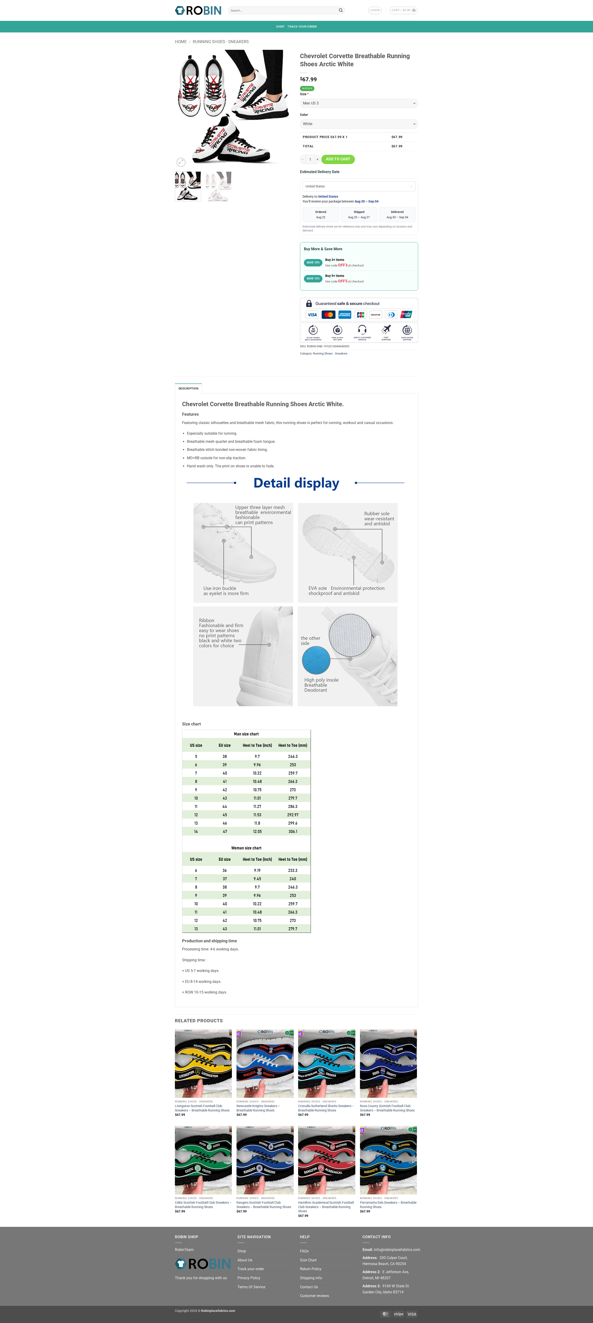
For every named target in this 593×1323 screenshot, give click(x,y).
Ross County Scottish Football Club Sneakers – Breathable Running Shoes (387, 1108)
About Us (244, 1260)
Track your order (302, 26)
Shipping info (311, 1278)
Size (304, 94)
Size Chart (308, 1260)
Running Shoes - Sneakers (221, 41)
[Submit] (341, 10)
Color (304, 115)
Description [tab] (188, 388)
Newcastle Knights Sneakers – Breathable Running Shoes (258, 1108)
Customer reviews (314, 1296)
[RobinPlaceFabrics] (198, 10)
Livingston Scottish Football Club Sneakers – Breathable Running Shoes (202, 1108)
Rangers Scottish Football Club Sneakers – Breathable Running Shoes (264, 1205)
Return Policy (311, 1269)
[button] (375, 10)
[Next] (285, 109)
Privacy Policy (248, 1278)
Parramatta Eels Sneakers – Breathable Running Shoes (388, 1205)
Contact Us (309, 1287)
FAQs (304, 1251)
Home (181, 41)
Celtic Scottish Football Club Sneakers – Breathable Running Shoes (203, 1205)
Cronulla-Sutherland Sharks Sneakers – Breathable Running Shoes (326, 1108)
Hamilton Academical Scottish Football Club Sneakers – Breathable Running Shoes (326, 1207)
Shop (280, 26)
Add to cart (338, 159)
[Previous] (183, 109)
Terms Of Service (251, 1287)
